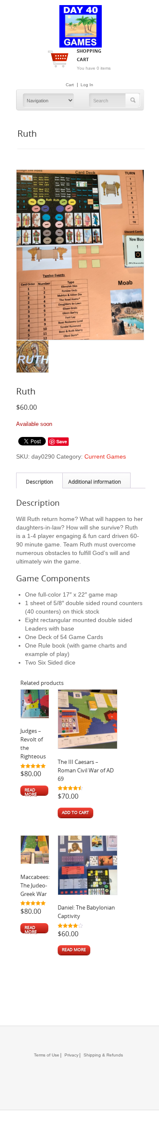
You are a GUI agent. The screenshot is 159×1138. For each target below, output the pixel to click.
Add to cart (75, 812)
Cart (70, 84)
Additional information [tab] (94, 481)
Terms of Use (46, 1055)
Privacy (69, 1055)
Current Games (105, 456)
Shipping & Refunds (101, 1055)
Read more (31, 791)
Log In (87, 84)
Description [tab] (39, 481)
